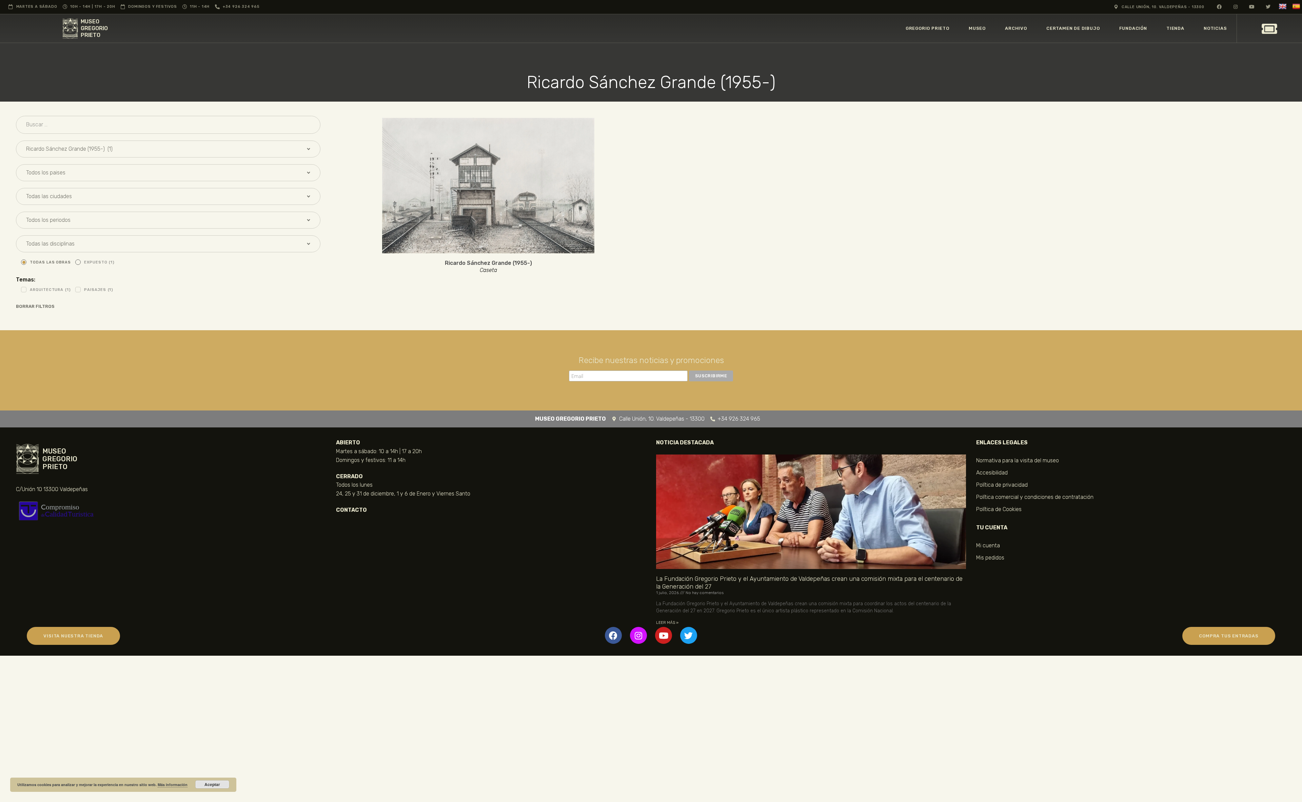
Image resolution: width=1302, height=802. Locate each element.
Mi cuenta (988, 545)
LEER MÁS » (667, 622)
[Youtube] (663, 635)
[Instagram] (638, 635)
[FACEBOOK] (1219, 6)
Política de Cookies (999, 509)
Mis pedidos (990, 557)
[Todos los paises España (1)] (168, 172)
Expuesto (99, 262)
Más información (173, 784)
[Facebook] (613, 635)
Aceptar (212, 784)
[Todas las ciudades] (168, 196)
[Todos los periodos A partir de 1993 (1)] (168, 220)
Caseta (488, 270)
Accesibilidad (992, 472)
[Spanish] (1297, 6)
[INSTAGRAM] (1235, 6)
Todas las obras (50, 262)
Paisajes (98, 290)
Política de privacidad (1002, 485)
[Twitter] (688, 635)
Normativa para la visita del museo (1017, 460)
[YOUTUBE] (1252, 6)
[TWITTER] (1268, 6)
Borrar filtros (35, 306)
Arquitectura (50, 290)
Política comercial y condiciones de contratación (1034, 497)
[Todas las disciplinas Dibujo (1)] (168, 243)
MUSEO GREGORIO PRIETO (94, 28)
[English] (1283, 6)
